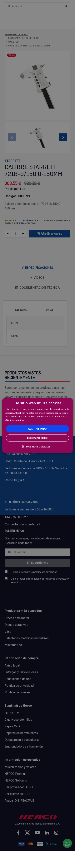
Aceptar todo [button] (37, 428)
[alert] (37, 425)
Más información (14, 420)
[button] (37, 446)
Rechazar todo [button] (37, 438)
